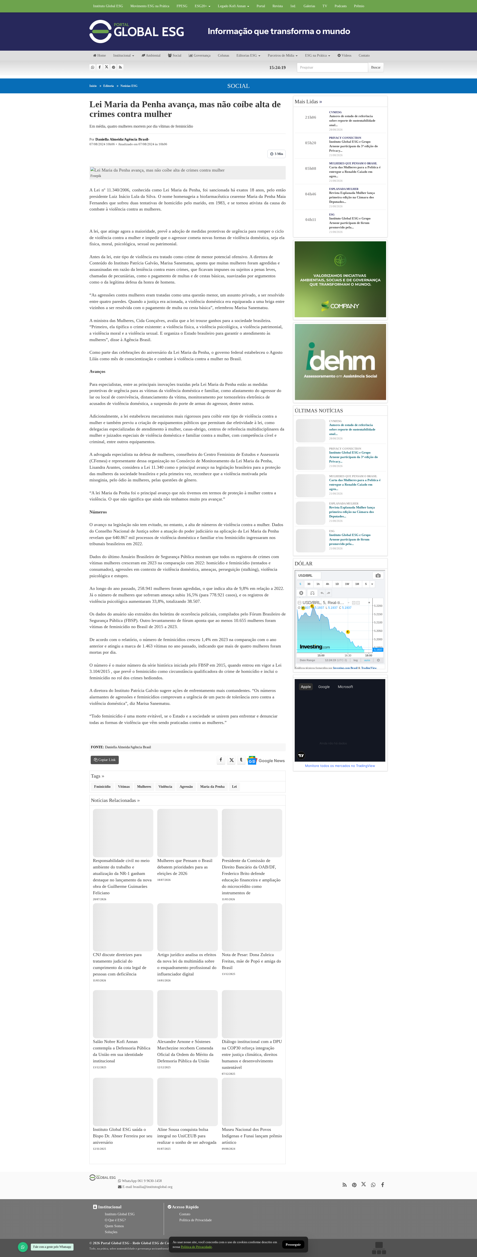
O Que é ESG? (115, 1220)
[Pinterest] (113, 67)
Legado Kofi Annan (232, 6)
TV (324, 6)
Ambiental (152, 55)
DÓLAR (304, 564)
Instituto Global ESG (108, 6)
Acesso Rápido (185, 1207)
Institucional (122, 55)
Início (93, 86)
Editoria (108, 86)
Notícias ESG (128, 86)
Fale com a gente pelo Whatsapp (52, 1247)
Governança (201, 55)
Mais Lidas (308, 102)
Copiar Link (106, 760)
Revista (278, 6)
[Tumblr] (241, 760)
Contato (364, 55)
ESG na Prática (316, 55)
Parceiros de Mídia (281, 55)
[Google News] (265, 760)
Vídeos (346, 55)
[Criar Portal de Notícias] (379, 1248)
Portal (261, 6)
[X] (106, 67)
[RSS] (120, 67)
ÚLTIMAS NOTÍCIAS (319, 411)
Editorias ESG (247, 55)
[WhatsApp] (23, 1247)
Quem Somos (114, 1226)
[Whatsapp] (92, 67)
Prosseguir (293, 1245)
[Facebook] (99, 67)
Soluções (111, 1232)
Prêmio (359, 6)
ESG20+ (201, 6)
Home (101, 55)
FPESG (182, 6)
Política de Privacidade (195, 1220)
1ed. (293, 6)
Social (176, 55)
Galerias (309, 6)
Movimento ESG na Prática (149, 6)
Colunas (223, 55)
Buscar (376, 67)
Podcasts (341, 6)
